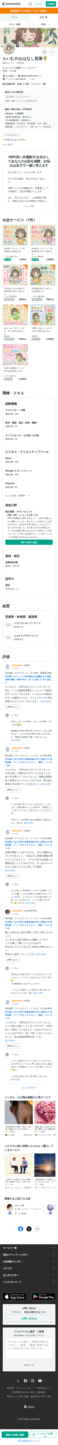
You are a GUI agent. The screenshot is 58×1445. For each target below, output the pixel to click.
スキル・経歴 (14, 24)
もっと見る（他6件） (16, 495)
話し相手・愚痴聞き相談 (41, 672)
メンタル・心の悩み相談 (41, 755)
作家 (23, 410)
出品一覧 (43, 17)
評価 (43, 24)
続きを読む (46, 701)
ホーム (14, 17)
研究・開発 (31, 422)
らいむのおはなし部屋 (23, 58)
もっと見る (29, 206)
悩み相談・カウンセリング (17, 672)
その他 (35, 435)
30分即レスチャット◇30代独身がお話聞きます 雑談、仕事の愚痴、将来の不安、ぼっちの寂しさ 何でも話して (29, 679)
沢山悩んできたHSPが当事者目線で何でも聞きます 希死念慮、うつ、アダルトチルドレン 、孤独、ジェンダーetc (28, 762)
